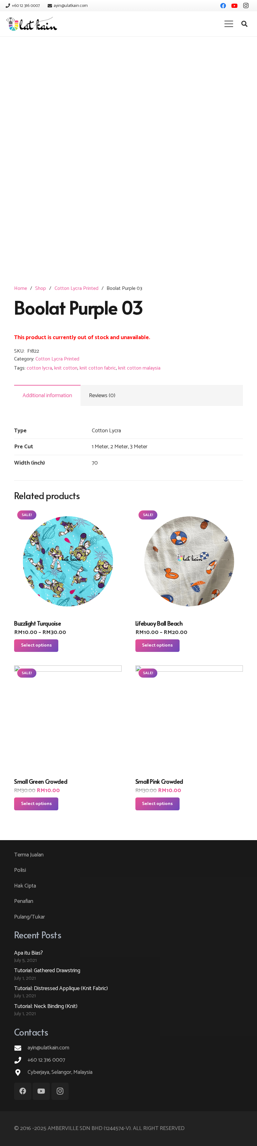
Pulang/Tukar (29, 917)
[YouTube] (234, 5)
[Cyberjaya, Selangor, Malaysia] (21, 1072)
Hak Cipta (25, 886)
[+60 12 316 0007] (21, 1060)
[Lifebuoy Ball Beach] (189, 561)
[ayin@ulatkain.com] (21, 1048)
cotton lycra (39, 368)
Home (20, 288)
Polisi (20, 870)
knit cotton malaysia (139, 368)
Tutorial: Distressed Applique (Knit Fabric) (61, 988)
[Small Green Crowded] (68, 719)
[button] (229, 23)
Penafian (23, 901)
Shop (40, 288)
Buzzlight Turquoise (37, 623)
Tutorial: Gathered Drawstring (47, 970)
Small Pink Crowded (159, 781)
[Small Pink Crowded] (189, 719)
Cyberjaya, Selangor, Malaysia (60, 1072)
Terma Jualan (29, 855)
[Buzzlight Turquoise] (68, 561)
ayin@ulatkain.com (48, 1048)
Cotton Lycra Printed (76, 288)
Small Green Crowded (40, 781)
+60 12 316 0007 (46, 1060)
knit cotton (65, 368)
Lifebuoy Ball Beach (159, 623)
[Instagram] (245, 5)
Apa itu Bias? (28, 953)
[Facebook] (223, 5)
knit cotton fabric (98, 368)
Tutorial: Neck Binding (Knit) (45, 1006)
